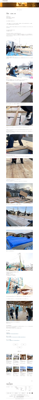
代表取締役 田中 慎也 (15, 366)
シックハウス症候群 (22, 390)
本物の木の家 (22, 388)
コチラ (9, 27)
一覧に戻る (19, 347)
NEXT (23, 344)
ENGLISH (29, 390)
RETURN (15, 344)
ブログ (25, 390)
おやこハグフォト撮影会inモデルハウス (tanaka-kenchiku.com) (13, 340)
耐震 (21, 389)
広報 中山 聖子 (7, 366)
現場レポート (26, 389)
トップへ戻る (32, 381)
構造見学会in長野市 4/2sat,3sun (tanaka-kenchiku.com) (12, 333)
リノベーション (30, 389)
